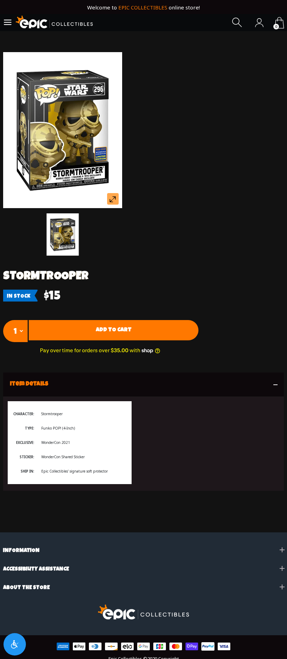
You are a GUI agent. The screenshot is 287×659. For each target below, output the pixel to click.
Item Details (29, 384)
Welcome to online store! (143, 7)
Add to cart (114, 330)
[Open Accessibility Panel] (15, 644)
